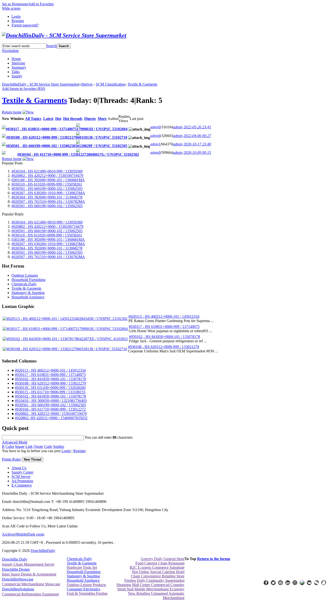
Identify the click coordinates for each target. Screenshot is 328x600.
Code (48, 446)
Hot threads (72, 119)
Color (10, 446)
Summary (19, 67)
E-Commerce (22, 485)
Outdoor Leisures (25, 275)
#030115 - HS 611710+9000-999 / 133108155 (50, 392)
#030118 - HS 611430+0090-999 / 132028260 (50, 388)
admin (154, 127)
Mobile (21, 534)
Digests (90, 119)
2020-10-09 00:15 (197, 152)
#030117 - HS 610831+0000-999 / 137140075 (164, 327)
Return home (12, 112)
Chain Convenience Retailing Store (157, 576)
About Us (19, 468)
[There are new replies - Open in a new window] (4, 128)
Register (18, 21)
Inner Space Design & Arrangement (29, 574)
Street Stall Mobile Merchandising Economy (150, 589)
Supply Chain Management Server (28, 564)
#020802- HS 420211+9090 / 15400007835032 (51, 418)
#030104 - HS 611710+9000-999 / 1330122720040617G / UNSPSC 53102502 (78, 154)
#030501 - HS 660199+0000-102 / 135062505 (47, 189)
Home (16, 59)
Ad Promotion (22, 481)
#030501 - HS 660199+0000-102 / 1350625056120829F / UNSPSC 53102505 (66, 146)
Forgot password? (25, 25)
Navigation (10, 51)
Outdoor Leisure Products (86, 585)
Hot (58, 119)
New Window (13, 119)
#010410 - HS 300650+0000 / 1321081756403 (51, 401)
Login (16, 16)
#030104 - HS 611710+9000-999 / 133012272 (50, 409)
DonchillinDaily (43, 551)
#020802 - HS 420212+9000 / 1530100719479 (47, 176)
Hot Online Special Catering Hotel (158, 572)
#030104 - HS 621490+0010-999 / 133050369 (47, 171)
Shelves (87, 84)
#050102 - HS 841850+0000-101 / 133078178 (164, 337)
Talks (16, 72)
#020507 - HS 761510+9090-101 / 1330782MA (48, 202)
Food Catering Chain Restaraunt (159, 563)
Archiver (8, 534)
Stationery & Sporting (28, 293)
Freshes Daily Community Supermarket (154, 580)
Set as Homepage (15, 4)
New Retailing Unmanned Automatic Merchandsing (156, 595)
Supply (17, 76)
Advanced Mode (14, 442)
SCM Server (21, 477)
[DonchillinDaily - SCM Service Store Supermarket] (64, 35)
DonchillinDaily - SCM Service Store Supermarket (40, 84)
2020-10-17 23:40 (197, 144)
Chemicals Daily (24, 284)
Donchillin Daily (14, 559)
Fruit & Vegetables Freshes (87, 593)
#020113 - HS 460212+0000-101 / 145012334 (163, 316)
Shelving (18, 63)
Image (19, 446)
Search (51, 46)
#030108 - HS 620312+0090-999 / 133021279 (163, 347)
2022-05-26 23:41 (197, 127)
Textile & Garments (142, 84)
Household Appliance (28, 297)
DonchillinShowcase (17, 579)
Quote (38, 446)
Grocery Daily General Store (162, 559)
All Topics (33, 119)
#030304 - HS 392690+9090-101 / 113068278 (47, 197)
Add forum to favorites (19, 89)
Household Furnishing (28, 280)
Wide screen (11, 8)
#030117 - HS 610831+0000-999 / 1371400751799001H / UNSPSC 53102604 (67, 129)
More (102, 119)
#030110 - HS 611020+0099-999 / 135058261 (47, 184)
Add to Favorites (41, 4)
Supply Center (22, 472)
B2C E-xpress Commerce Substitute (157, 567)
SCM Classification (110, 84)
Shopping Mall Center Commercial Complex (150, 585)
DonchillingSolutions (18, 589)
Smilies (58, 446)
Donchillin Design (16, 569)
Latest (48, 119)
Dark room (36, 534)
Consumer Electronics (83, 589)
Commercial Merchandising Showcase (31, 584)
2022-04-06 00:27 (197, 136)
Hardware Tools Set (82, 567)
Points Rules (11, 459)
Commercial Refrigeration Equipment (30, 594)
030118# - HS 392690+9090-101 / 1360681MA (48, 180)
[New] (28, 112)
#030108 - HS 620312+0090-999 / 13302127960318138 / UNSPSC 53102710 (66, 137)
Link (29, 446)
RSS (41, 89)
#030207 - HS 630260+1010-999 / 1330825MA (48, 193)
